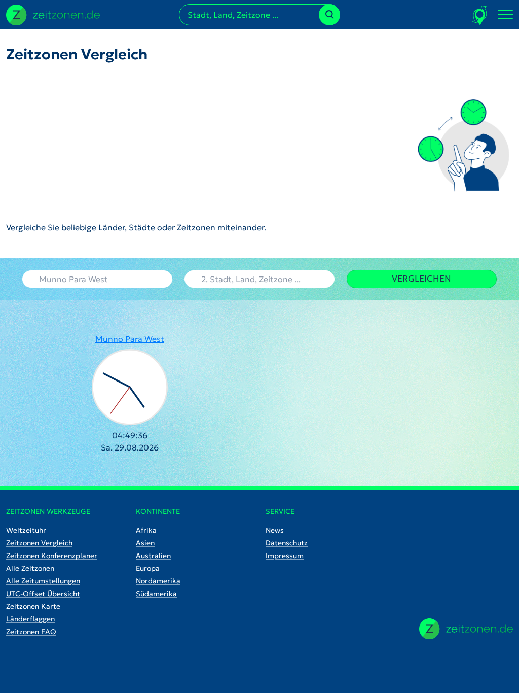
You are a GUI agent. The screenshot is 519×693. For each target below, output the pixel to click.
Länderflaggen (30, 618)
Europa (148, 568)
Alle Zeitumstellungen (43, 580)
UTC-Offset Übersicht (43, 593)
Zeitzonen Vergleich (39, 542)
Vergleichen (421, 278)
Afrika (146, 530)
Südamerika (156, 593)
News (275, 530)
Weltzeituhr (26, 530)
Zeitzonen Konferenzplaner (51, 555)
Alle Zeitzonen (30, 568)
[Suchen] (329, 14)
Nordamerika (158, 580)
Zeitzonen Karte (33, 606)
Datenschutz (287, 542)
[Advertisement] (136, 142)
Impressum (285, 555)
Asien (145, 542)
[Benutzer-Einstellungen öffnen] (480, 15)
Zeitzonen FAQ (31, 631)
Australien (153, 555)
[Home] (466, 628)
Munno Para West (129, 339)
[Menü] (505, 15)
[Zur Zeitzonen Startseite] (53, 14)
